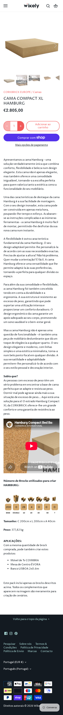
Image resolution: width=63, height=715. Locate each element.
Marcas (32, 651)
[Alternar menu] (6, 5)
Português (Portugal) (16, 669)
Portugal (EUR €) (13, 662)
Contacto (46, 651)
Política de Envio (14, 651)
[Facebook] (5, 633)
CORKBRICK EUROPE (17, 92)
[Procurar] (48, 6)
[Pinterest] (16, 633)
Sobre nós (25, 644)
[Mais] (20, 126)
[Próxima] (55, 45)
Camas (37, 92)
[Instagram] (10, 633)
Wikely (38, 706)
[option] (31, 46)
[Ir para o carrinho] (56, 6)
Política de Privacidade (34, 647)
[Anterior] (8, 45)
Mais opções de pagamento (31, 145)
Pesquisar (9, 644)
